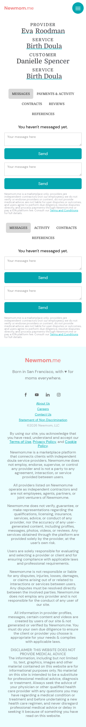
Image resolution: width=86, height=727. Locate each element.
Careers (43, 409)
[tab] (20, 94)
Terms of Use (20, 441)
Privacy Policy (44, 441)
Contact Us (43, 414)
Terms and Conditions (64, 210)
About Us (43, 403)
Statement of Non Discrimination (43, 420)
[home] (17, 8)
